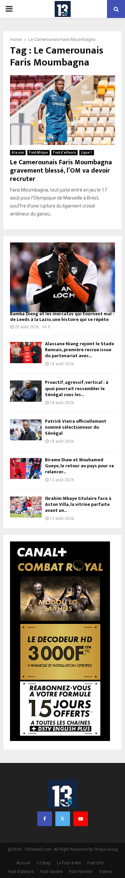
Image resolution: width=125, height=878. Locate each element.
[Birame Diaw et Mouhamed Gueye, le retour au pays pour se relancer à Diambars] (26, 468)
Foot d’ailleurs (64, 152)
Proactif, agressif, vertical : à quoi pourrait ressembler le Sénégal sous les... (76, 388)
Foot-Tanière (51, 871)
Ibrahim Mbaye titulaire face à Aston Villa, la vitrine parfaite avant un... (78, 504)
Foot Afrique (38, 152)
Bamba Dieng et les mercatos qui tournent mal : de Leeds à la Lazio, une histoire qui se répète (62, 316)
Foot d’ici (95, 863)
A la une (18, 152)
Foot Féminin (81, 871)
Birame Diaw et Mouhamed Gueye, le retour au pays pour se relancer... (79, 466)
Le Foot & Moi (69, 863)
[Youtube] (80, 818)
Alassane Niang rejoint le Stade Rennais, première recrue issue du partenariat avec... (79, 350)
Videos (105, 871)
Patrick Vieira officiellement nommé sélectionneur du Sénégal (75, 427)
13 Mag (43, 863)
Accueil (23, 863)
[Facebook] (44, 818)
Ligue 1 (86, 152)
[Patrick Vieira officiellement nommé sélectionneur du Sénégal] (26, 429)
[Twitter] (62, 818)
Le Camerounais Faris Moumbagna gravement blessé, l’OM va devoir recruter (61, 171)
